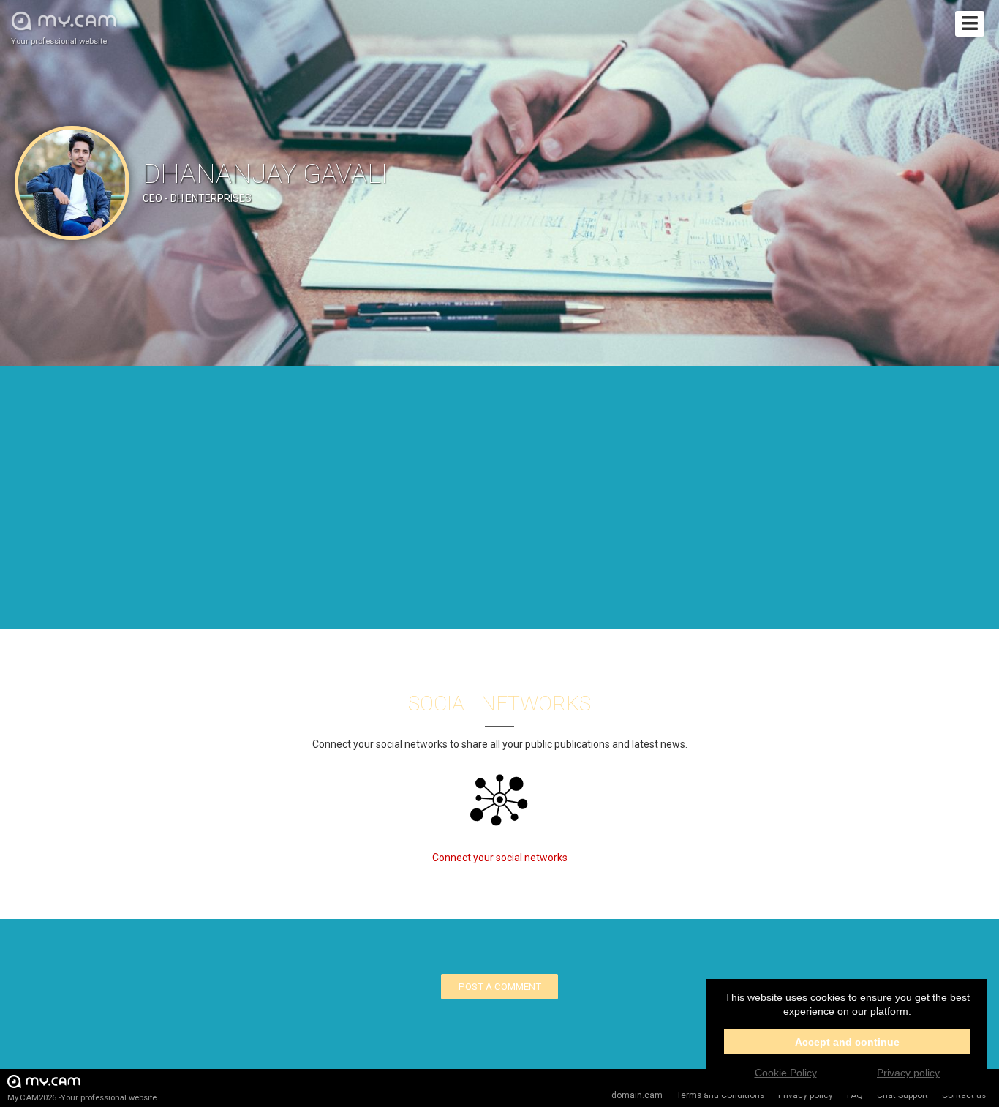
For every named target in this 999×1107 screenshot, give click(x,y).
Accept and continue (847, 1042)
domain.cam (637, 1095)
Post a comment (500, 986)
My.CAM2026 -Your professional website (82, 1098)
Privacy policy (908, 1072)
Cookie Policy (786, 1072)
